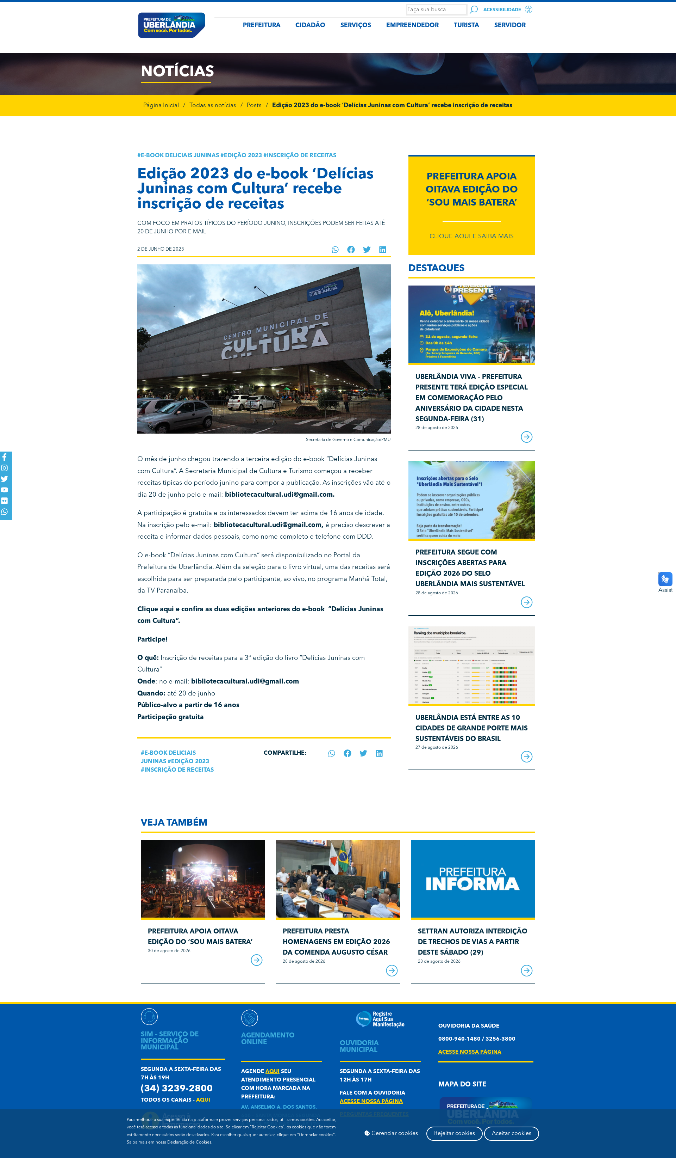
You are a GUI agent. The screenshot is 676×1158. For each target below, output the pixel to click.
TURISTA (466, 26)
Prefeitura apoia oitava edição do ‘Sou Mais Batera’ (472, 190)
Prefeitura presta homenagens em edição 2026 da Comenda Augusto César (336, 942)
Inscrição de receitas (301, 156)
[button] (335, 249)
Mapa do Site (462, 1085)
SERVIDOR (510, 26)
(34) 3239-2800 (177, 1089)
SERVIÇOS (355, 26)
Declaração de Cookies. (189, 1142)
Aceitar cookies (511, 1133)
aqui (203, 1100)
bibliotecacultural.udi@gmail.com (279, 495)
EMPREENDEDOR (412, 26)
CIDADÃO (310, 26)
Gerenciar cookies (394, 1133)
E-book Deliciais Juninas (180, 156)
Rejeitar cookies (454, 1133)
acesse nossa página (371, 1101)
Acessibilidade (502, 10)
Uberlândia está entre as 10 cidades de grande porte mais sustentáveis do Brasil (471, 729)
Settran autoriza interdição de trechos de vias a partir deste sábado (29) (472, 942)
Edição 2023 (243, 156)
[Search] (474, 10)
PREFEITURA (262, 26)
